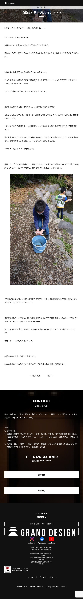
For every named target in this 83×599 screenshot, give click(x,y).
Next (49, 375)
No (45, 7)
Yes (42, 7)
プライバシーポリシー (47, 577)
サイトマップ (32, 577)
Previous (35, 375)
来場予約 (41, 490)
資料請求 (41, 475)
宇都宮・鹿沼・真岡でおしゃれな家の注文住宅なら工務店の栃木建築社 (41, 548)
